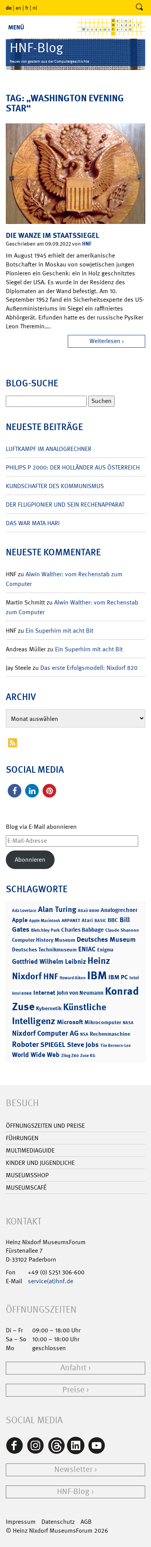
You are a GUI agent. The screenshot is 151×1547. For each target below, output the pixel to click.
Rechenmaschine (110, 1033)
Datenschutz (58, 1522)
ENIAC (87, 949)
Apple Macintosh (44, 921)
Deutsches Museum (106, 939)
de (9, 7)
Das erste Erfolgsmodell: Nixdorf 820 (88, 668)
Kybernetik (49, 1008)
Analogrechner (119, 910)
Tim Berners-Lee (115, 1045)
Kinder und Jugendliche (40, 1163)
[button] (14, 790)
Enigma (105, 949)
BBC (113, 920)
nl (35, 7)
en (18, 7)
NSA (84, 1034)
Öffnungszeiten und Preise (45, 1126)
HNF (86, 243)
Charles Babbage (82, 930)
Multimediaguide (30, 1150)
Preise (73, 1390)
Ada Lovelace (24, 911)
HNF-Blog (73, 1491)
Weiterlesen (104, 341)
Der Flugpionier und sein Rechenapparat (65, 504)
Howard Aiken (73, 978)
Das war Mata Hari (33, 523)
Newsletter (73, 1469)
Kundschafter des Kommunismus (55, 486)
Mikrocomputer (102, 1022)
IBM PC (118, 977)
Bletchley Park (45, 930)
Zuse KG (87, 1056)
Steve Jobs (83, 1044)
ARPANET (71, 920)
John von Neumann (80, 993)
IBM (97, 975)
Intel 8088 (22, 993)
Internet (44, 993)
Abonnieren (30, 859)
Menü (16, 27)
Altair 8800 (88, 911)
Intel (134, 978)
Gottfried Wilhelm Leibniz (49, 961)
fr (27, 7)
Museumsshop (27, 1175)
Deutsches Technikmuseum (44, 949)
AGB (86, 1522)
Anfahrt (73, 1368)
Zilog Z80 (70, 1056)
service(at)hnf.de (50, 1281)
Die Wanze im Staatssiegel (52, 235)
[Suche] (139, 7)
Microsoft (70, 1022)
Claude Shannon (122, 930)
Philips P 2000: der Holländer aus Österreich (73, 467)
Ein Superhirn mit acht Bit (59, 631)
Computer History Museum (43, 939)
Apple (19, 920)
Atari (87, 920)
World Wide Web (36, 1054)
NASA (128, 1023)
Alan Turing (57, 909)
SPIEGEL (52, 1044)
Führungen (22, 1138)
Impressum (21, 1522)
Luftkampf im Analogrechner (48, 449)
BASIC (100, 921)
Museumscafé (26, 1187)
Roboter (25, 1044)
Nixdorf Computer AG (45, 1033)
